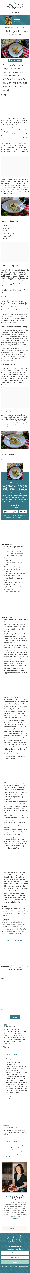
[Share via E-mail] (21, 940)
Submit (15, 1262)
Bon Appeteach (11, 1054)
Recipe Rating (4, 971)
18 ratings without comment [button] (19, 967)
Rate (24, 511)
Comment (3, 978)
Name (2, 1002)
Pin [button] (15, 511)
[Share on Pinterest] (18, 940)
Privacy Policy (21, 1268)
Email (2, 1009)
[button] (12, 505)
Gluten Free (21, 28)
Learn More (15, 1219)
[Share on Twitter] (15, 940)
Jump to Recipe (16, 60)
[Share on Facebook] (13, 940)
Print (8, 511)
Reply (5, 1050)
